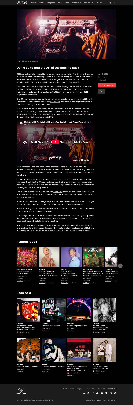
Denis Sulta (55, 101)
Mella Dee (29, 197)
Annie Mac (57, 191)
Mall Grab (68, 194)
